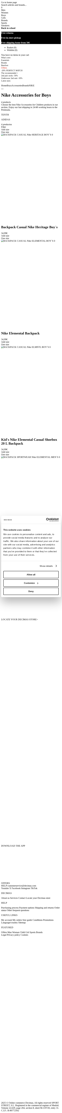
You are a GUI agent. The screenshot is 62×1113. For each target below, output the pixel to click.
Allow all (31, 574)
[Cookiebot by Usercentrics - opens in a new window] (46, 520)
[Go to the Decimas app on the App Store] (31, 836)
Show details (46, 566)
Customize (29, 583)
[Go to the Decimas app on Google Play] (31, 818)
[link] (5, 80)
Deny (31, 591)
